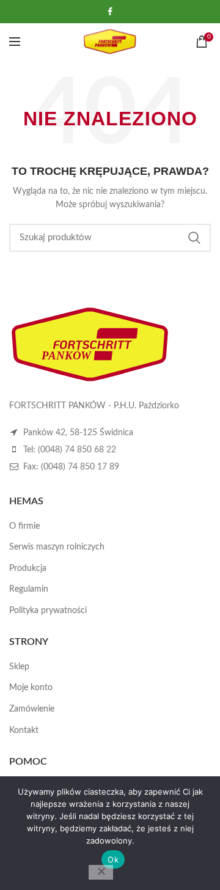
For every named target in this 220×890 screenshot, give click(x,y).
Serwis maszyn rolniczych (57, 547)
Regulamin (28, 589)
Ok (113, 859)
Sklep (19, 667)
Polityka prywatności (48, 610)
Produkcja (27, 568)
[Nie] (101, 872)
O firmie (24, 526)
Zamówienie (31, 709)
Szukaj (194, 238)
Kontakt (23, 730)
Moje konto (31, 687)
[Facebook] (110, 12)
